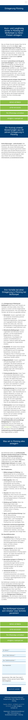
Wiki (8, 713)
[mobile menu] (26, 2)
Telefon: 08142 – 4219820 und (12, 704)
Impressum (7, 711)
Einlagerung (7, 427)
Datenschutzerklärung (17, 711)
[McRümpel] (13, 2)
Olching (14, 701)
